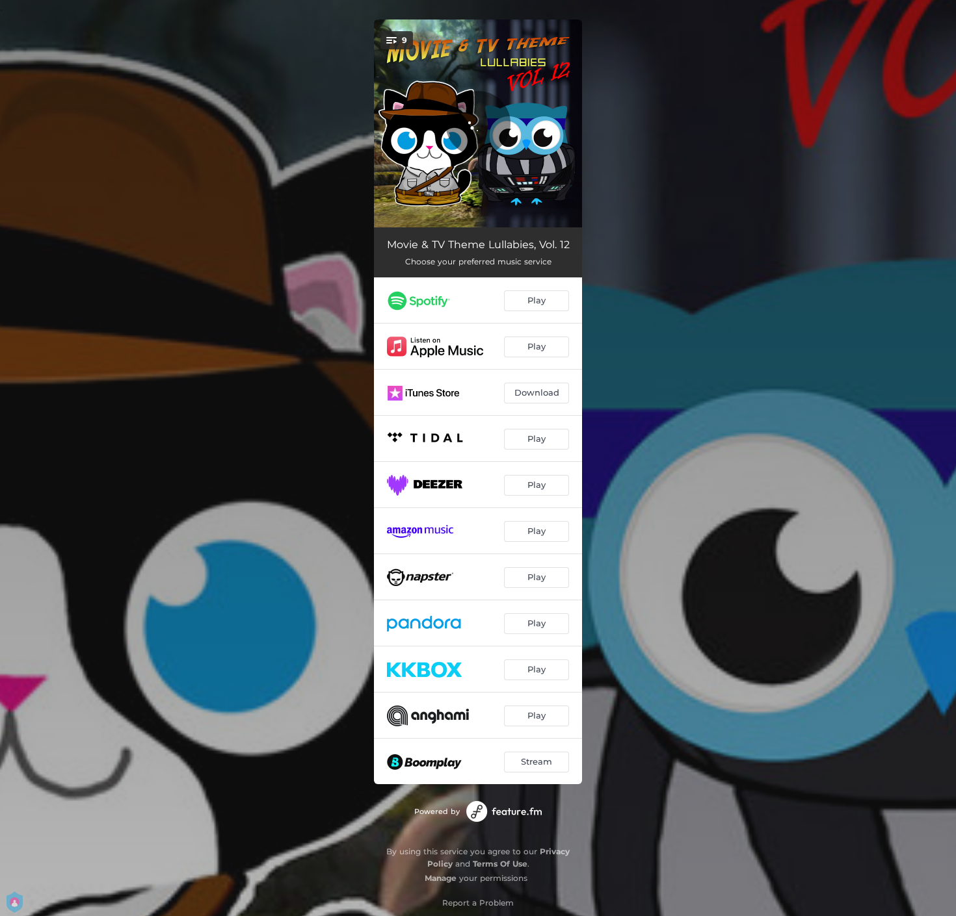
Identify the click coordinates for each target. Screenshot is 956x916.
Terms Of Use (500, 864)
